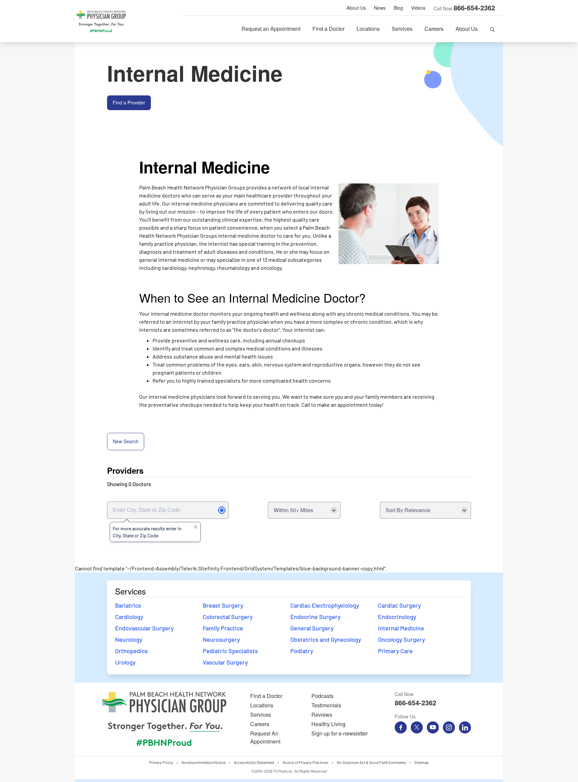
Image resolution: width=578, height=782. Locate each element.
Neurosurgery (221, 639)
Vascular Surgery (225, 662)
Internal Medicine (401, 628)
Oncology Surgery (401, 639)
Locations (368, 28)
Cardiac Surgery (399, 605)
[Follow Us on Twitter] (417, 727)
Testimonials (326, 705)
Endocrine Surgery (316, 616)
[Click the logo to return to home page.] (101, 21)
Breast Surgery (223, 605)
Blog (398, 7)
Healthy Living (328, 724)
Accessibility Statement (254, 762)
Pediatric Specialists (230, 650)
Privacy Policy (161, 762)
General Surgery (311, 628)
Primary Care (395, 650)
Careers (434, 28)
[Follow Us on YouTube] (433, 727)
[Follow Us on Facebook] (401, 727)
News (380, 7)
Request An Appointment (265, 737)
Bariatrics (128, 605)
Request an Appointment (271, 28)
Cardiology (129, 616)
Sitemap (421, 762)
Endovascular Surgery (144, 628)
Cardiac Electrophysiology (324, 605)
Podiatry (301, 650)
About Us (356, 7)
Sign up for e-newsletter (339, 733)
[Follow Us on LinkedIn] (465, 727)
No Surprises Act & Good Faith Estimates (371, 762)
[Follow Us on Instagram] (449, 727)
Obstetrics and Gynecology (325, 639)
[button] (492, 28)
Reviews (321, 714)
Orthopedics (131, 650)
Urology (125, 662)
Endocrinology (397, 616)
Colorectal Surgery (228, 616)
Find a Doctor (328, 28)
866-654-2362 (474, 7)
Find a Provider (129, 102)
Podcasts (322, 696)
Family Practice (223, 628)
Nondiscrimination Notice (203, 762)
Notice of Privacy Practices (305, 762)
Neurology (128, 639)
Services (402, 28)
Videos (418, 7)
